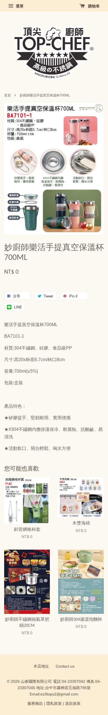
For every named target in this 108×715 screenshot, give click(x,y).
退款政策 (73, 703)
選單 (19, 6)
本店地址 (41, 666)
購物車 (93, 6)
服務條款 (35, 703)
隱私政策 (54, 703)
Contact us (65, 666)
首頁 (7, 95)
